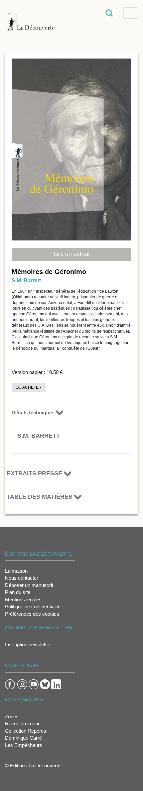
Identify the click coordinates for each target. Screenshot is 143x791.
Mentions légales (23, 599)
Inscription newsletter (28, 644)
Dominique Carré (23, 738)
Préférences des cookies (32, 614)
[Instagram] (22, 684)
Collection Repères (25, 731)
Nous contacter (21, 578)
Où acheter (29, 387)
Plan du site (17, 592)
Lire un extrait (72, 254)
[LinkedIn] (56, 684)
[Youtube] (34, 684)
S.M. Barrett (26, 280)
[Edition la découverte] (30, 18)
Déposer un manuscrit (29, 585)
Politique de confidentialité (33, 606)
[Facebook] (10, 684)
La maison (16, 571)
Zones (12, 716)
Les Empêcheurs (23, 745)
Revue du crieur (22, 723)
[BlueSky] (45, 684)
